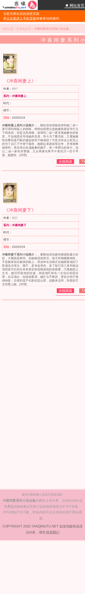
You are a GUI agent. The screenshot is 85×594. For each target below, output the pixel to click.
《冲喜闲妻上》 (20, 80)
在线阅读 (65, 161)
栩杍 (15, 88)
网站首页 (76, 6)
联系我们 (52, 532)
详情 (23, 155)
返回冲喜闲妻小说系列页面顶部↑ (43, 494)
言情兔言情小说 (72, 500)
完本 (62, 506)
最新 (20, 506)
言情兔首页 (24, 28)
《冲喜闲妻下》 (20, 210)
